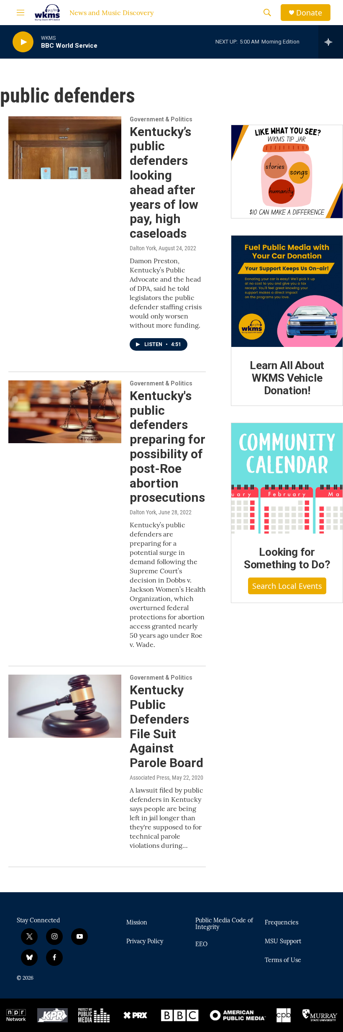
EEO (201, 944)
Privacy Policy (144, 941)
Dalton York (143, 248)
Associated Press (149, 777)
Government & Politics (161, 119)
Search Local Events (287, 586)
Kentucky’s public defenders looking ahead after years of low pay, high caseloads (164, 182)
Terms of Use (283, 960)
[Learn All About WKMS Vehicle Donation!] (287, 291)
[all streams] (330, 42)
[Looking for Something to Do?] (287, 478)
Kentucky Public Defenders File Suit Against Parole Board (166, 726)
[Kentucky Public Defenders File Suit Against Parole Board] (64, 706)
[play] (23, 42)
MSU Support (283, 941)
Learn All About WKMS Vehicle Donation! (287, 378)
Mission (136, 922)
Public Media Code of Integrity (224, 924)
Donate (309, 12)
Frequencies (281, 922)
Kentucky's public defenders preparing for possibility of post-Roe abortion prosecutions (167, 446)
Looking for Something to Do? (287, 558)
